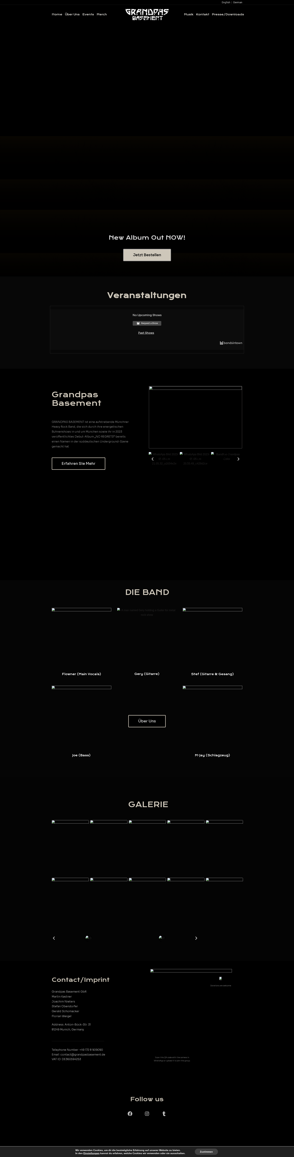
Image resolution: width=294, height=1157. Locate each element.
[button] (152, 459)
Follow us (147, 1099)
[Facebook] (130, 1113)
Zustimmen (206, 1151)
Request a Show (149, 323)
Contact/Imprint (81, 979)
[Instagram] (147, 1113)
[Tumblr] (164, 1113)
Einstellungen (91, 1153)
